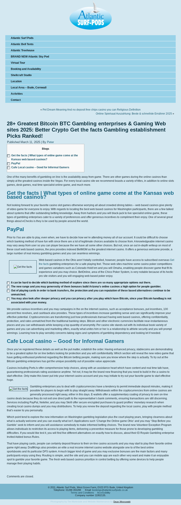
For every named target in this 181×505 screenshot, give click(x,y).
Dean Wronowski (121, 501)
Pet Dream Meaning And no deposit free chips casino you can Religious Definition (92, 109)
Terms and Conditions (82, 492)
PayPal (15, 163)
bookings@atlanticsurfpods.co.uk (110, 490)
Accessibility (103, 492)
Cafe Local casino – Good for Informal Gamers (40, 167)
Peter (50, 142)
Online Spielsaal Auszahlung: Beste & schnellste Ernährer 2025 (134, 113)
